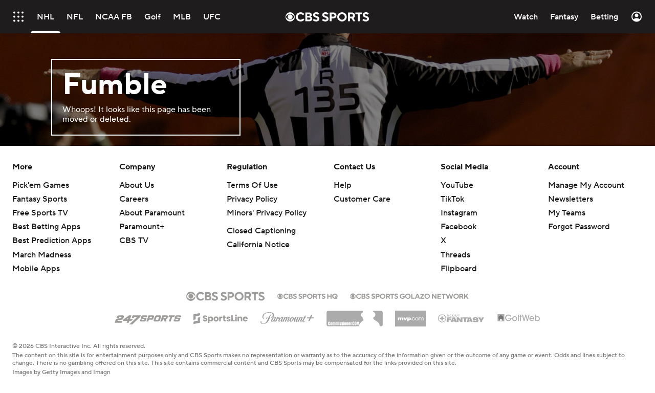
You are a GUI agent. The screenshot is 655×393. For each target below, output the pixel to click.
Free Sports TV (40, 213)
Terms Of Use (252, 185)
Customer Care (362, 199)
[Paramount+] (287, 316)
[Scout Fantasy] (461, 318)
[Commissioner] (354, 315)
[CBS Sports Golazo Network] (409, 295)
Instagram (459, 213)
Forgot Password (579, 227)
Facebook (458, 227)
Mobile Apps (36, 269)
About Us (136, 185)
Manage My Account (586, 185)
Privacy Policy (252, 199)
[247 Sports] (148, 317)
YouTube (457, 185)
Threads (455, 255)
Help (343, 185)
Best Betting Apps (46, 227)
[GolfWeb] (518, 318)
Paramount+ (141, 227)
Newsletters (570, 199)
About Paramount (152, 213)
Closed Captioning (261, 231)
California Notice (258, 244)
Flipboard (459, 269)
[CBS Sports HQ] (307, 295)
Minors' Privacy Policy (267, 213)
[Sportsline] (220, 317)
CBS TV (133, 240)
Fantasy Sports (39, 199)
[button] (18, 16)
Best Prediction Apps (51, 240)
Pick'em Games (40, 185)
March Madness (41, 255)
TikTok (452, 199)
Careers (133, 199)
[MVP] (410, 315)
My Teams (566, 213)
